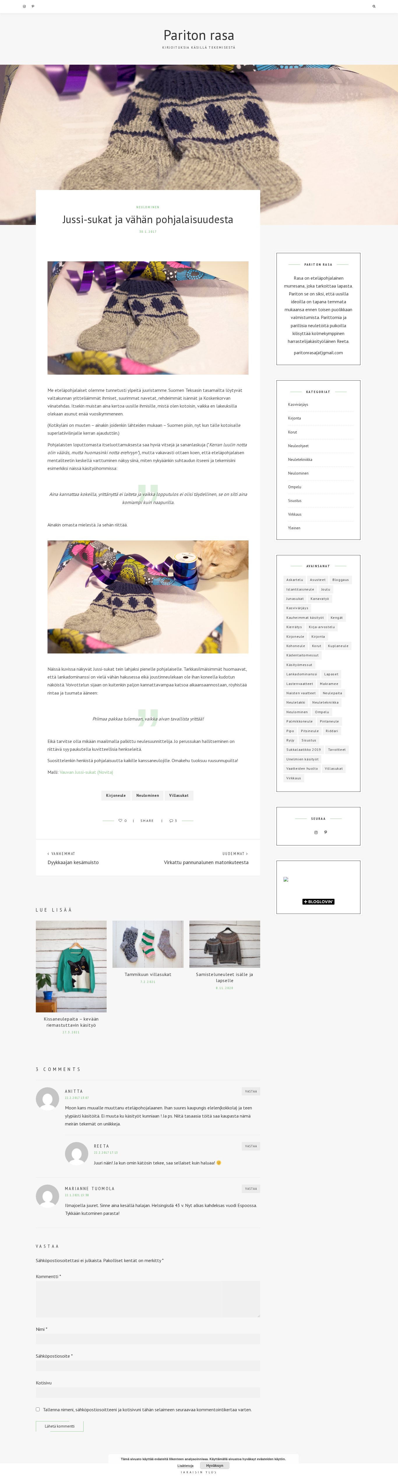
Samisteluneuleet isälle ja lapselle (224, 977)
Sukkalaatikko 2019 (303, 749)
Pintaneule (329, 721)
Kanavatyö (320, 598)
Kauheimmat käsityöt (305, 617)
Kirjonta (294, 418)
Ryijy (290, 740)
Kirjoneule (116, 795)
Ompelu (294, 486)
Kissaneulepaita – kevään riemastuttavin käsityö (71, 1022)
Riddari (332, 731)
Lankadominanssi (301, 674)
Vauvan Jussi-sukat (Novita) (86, 772)
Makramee (329, 683)
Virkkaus (295, 514)
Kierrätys (294, 627)
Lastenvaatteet (299, 683)
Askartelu (294, 579)
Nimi (41, 1329)
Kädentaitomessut (302, 655)
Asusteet (317, 579)
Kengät (337, 617)
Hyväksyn (214, 1465)
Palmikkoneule (299, 721)
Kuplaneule (338, 646)
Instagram (24, 6)
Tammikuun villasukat (148, 974)
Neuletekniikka (300, 459)
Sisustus (295, 500)
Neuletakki (295, 702)
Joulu (325, 589)
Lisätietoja (185, 1465)
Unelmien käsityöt (302, 759)
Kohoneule (295, 646)
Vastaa (251, 1091)
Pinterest (33, 6)
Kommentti (48, 1276)
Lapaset (331, 674)
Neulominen (148, 207)
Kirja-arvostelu (322, 627)
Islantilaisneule (300, 589)
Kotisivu (44, 1383)
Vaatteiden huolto (302, 768)
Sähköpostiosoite (54, 1356)
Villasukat (179, 795)
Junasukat (295, 598)
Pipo (290, 731)
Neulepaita (332, 693)
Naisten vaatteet (301, 693)
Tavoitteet (337, 749)
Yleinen (294, 528)
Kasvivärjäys (298, 404)
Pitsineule (310, 731)
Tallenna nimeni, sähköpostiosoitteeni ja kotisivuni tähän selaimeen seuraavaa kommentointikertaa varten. (147, 1409)
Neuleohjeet (298, 445)
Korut (292, 432)
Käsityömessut (299, 665)
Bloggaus (340, 579)
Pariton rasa (199, 35)
